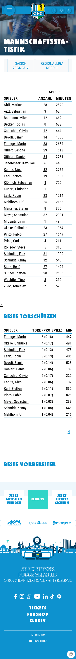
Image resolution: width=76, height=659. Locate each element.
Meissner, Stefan (16, 208)
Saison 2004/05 (19, 65)
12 (45, 118)
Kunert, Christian (16, 189)
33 (45, 143)
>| (1, 304)
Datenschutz (38, 641)
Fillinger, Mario (15, 143)
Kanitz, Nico (13, 169)
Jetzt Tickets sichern (62, 499)
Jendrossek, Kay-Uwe (19, 163)
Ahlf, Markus (13, 105)
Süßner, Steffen (15, 273)
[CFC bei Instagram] (22, 596)
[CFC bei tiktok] (52, 596)
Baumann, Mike (15, 118)
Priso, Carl (11, 241)
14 (45, 137)
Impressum (38, 635)
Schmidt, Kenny (15, 260)
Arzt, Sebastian (15, 111)
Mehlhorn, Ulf (13, 202)
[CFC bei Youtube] (37, 596)
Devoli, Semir (13, 137)
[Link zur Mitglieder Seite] (69, 10)
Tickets (38, 608)
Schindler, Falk (14, 253)
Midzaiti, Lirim (14, 221)
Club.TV (37, 499)
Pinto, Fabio (13, 234)
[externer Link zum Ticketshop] (54, 10)
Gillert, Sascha (14, 150)
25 (45, 202)
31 (45, 253)
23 (45, 150)
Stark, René (12, 266)
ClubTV (38, 621)
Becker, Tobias (14, 124)
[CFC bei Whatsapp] (29, 596)
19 (45, 176)
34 (45, 156)
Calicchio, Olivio (16, 131)
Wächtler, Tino (14, 279)
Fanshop (38, 614)
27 (45, 234)
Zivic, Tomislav (15, 286)
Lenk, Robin (12, 195)
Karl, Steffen (13, 176)
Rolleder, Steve (14, 247)
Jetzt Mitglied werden (14, 499)
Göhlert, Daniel (14, 156)
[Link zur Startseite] (38, 19)
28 (45, 105)
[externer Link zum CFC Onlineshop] (62, 10)
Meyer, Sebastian (16, 215)
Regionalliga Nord (52, 65)
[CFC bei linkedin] (45, 596)
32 (45, 169)
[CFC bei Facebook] (15, 596)
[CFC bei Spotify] (59, 596)
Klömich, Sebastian (18, 182)
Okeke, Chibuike (15, 228)
